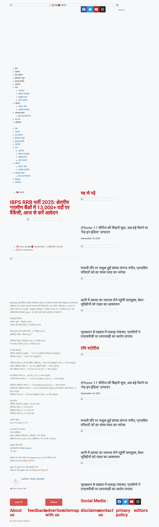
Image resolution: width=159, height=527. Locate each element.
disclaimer (91, 510)
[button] (132, 5)
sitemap (71, 510)
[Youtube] (96, 9)
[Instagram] (102, 9)
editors (141, 510)
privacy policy (123, 512)
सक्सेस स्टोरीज (23, 109)
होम (16, 68)
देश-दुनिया (19, 75)
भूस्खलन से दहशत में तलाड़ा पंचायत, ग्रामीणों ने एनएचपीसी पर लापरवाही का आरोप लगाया (110, 334)
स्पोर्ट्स (17, 84)
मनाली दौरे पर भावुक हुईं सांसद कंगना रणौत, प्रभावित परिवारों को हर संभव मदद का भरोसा (114, 270)
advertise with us (54, 512)
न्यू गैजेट (21, 90)
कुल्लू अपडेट (19, 81)
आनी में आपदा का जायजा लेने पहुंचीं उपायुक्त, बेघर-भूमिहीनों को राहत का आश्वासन (113, 302)
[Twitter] (90, 9)
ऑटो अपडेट (22, 100)
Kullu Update (37, 478)
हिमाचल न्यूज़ (20, 78)
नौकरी (17, 103)
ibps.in (29, 448)
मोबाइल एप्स (22, 97)
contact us (106, 512)
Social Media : (94, 500)
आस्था (17, 71)
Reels (17, 119)
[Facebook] (84, 9)
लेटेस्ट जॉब (22, 106)
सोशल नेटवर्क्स (23, 93)
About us (16, 512)
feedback (37, 510)
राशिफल (18, 122)
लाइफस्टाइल (19, 112)
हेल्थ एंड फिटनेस (24, 116)
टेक (16, 87)
